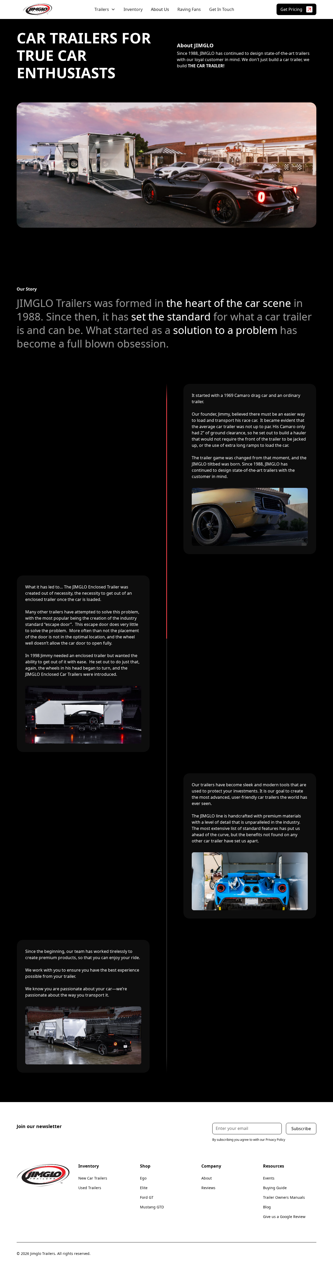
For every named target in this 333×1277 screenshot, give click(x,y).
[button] (104, 9)
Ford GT (146, 1197)
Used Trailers (89, 1187)
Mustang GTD (152, 1206)
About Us (160, 9)
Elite (144, 1187)
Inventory (133, 9)
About (206, 1178)
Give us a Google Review (284, 1216)
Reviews (208, 1187)
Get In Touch (221, 9)
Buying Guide (275, 1187)
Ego (143, 1178)
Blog (267, 1206)
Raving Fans (189, 9)
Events (268, 1178)
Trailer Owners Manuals (284, 1197)
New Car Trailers (92, 1178)
